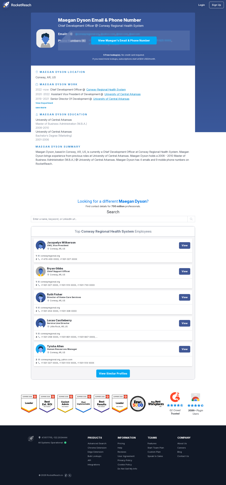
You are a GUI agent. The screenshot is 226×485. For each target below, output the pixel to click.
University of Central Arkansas (122, 94)
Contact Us (183, 456)
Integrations (94, 464)
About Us (182, 443)
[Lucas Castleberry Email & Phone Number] (41, 323)
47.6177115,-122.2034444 (54, 437)
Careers (181, 447)
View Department (44, 103)
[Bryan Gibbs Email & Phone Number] (41, 271)
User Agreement (126, 456)
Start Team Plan (156, 447)
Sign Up (216, 4)
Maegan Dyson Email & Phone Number (99, 20)
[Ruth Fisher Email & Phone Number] (41, 297)
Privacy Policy (125, 460)
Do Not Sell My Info (127, 468)
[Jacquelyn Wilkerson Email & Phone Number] (41, 245)
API (89, 460)
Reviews (122, 451)
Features (152, 443)
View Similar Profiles (113, 373)
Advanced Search (97, 443)
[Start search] (191, 219)
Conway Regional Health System (121, 25)
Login (201, 4)
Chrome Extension (97, 447)
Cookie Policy (125, 464)
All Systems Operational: (51, 442)
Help (120, 447)
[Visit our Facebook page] (66, 475)
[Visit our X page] (69, 475)
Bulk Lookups (94, 456)
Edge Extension (95, 451)
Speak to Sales (155, 456)
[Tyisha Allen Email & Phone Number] (41, 349)
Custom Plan (154, 451)
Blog (179, 451)
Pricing (121, 443)
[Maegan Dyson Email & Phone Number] (45, 38)
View (185, 245)
